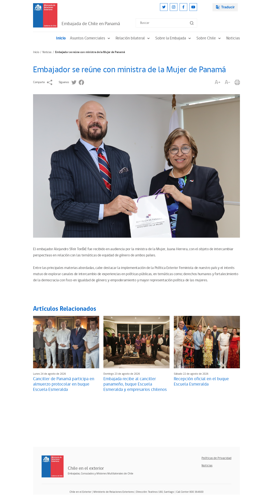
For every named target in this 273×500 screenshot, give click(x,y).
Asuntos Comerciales (87, 38)
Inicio (61, 38)
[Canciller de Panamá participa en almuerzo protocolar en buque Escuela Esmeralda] (66, 342)
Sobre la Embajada (170, 38)
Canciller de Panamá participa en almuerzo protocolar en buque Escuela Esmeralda (63, 384)
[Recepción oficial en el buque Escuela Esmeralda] (207, 342)
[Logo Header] (45, 15)
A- (227, 82)
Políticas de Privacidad (216, 458)
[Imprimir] (237, 82)
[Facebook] (183, 7)
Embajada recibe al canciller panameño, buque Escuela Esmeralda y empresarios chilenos (135, 384)
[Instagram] (173, 7)
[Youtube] (193, 7)
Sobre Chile (206, 38)
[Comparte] (49, 82)
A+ (217, 82)
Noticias (233, 38)
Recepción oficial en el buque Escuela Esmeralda (201, 381)
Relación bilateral (130, 38)
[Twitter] (164, 7)
